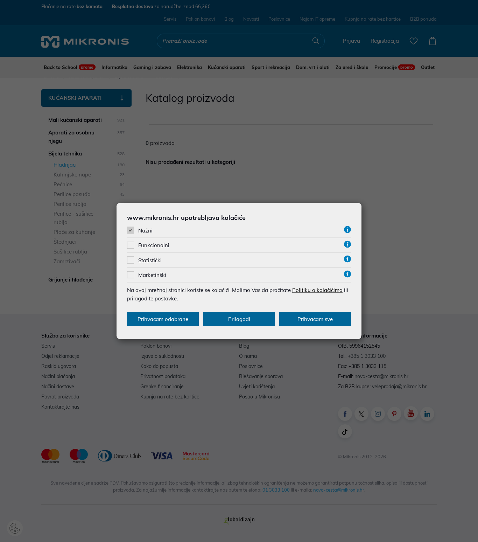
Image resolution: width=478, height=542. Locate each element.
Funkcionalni (153, 245)
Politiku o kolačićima (317, 289)
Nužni (145, 230)
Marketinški (152, 274)
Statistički (150, 260)
